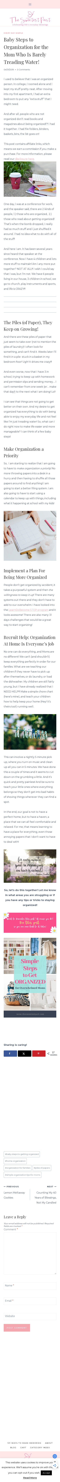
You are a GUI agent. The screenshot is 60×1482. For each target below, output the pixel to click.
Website (10, 1316)
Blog (13, 1447)
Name (9, 1285)
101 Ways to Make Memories (24, 1443)
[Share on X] (24, 1053)
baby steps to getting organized (22, 1154)
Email (9, 1300)
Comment (11, 1229)
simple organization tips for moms (22, 1175)
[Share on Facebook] (10, 1053)
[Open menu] (30, 4)
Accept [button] (46, 1473)
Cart (23, 1447)
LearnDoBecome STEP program (28, 609)
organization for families (17, 1168)
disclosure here (24, 158)
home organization (15, 1161)
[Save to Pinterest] (39, 1053)
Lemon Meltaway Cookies (14, 1192)
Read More (30, 1477)
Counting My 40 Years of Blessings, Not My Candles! (45, 1194)
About (49, 1443)
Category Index (40, 1447)
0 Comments (23, 69)
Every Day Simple (13, 33)
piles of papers (42, 1168)
